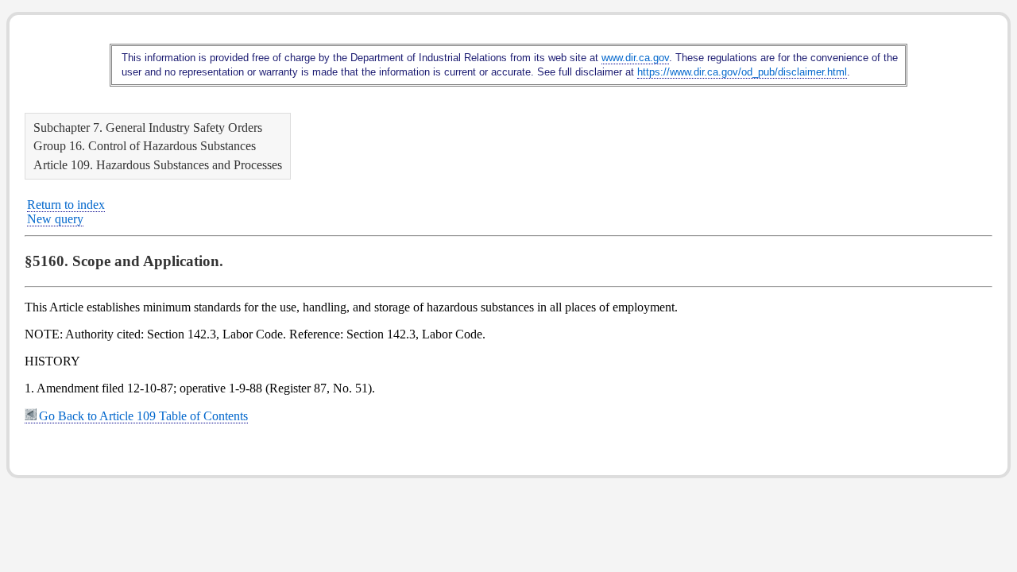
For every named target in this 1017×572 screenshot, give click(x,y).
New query (55, 219)
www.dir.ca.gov (635, 58)
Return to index (66, 204)
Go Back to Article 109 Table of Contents (143, 416)
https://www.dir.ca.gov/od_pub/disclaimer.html (742, 72)
